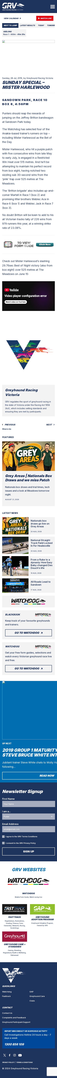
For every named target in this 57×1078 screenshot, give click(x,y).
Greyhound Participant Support (16, 1022)
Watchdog (7, 991)
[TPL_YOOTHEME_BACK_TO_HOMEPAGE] (13, 6)
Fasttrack (6, 996)
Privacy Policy (30, 843)
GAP (31, 991)
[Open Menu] (52, 6)
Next (49, 425)
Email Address (10, 824)
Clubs (32, 1001)
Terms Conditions (29, 836)
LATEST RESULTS (27, 25)
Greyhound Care (37, 996)
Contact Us (7, 1013)
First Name (8, 798)
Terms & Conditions (24, 1062)
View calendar (11, 18)
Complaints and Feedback (14, 1017)
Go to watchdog (26, 632)
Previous (9, 425)
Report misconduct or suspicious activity (25, 1031)
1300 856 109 (14, 1044)
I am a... (6, 811)
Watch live (45, 18)
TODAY (41, 25)
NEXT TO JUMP (10, 25)
